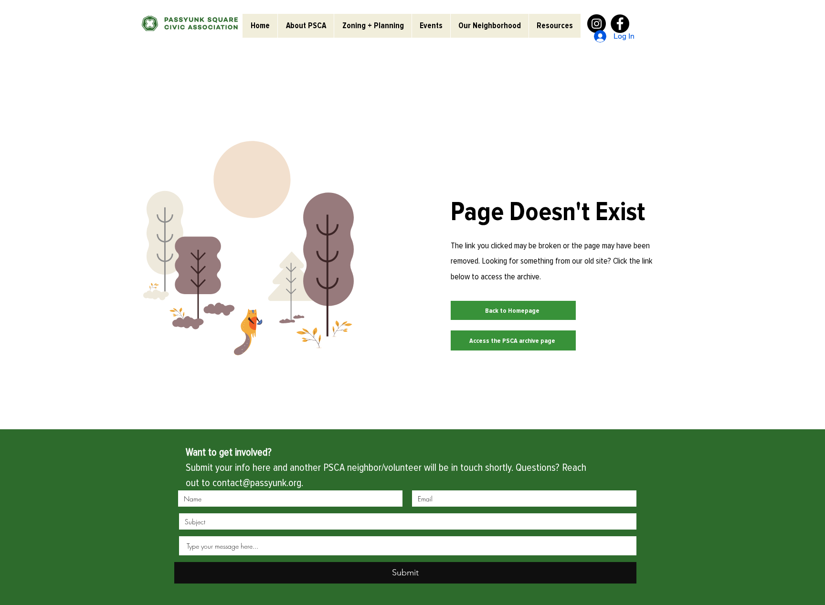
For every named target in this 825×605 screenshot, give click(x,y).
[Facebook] (620, 23)
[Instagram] (596, 23)
